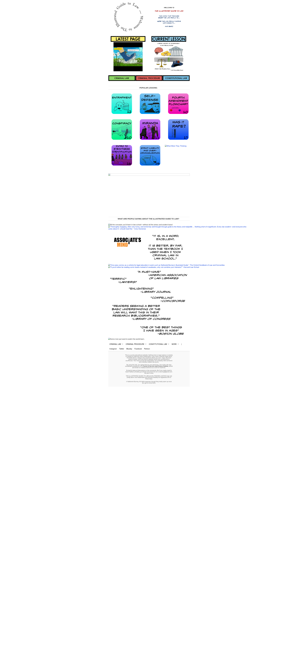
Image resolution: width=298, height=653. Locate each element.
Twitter (121, 349)
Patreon (147, 349)
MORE (174, 344)
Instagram (113, 349)
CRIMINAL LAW (115, 344)
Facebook (138, 349)
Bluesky (129, 349)
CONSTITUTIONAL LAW (158, 344)
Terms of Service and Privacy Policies (155, 366)
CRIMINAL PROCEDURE (135, 344)
